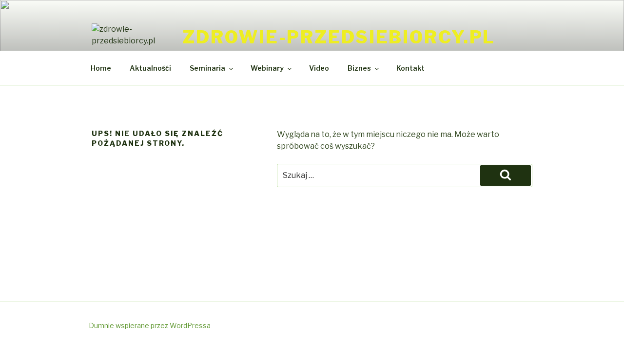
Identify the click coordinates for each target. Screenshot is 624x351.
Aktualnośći (150, 68)
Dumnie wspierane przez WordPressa (150, 325)
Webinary (267, 68)
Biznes (359, 68)
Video (319, 68)
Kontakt (410, 68)
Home (101, 68)
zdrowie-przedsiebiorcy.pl (338, 37)
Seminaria (207, 68)
